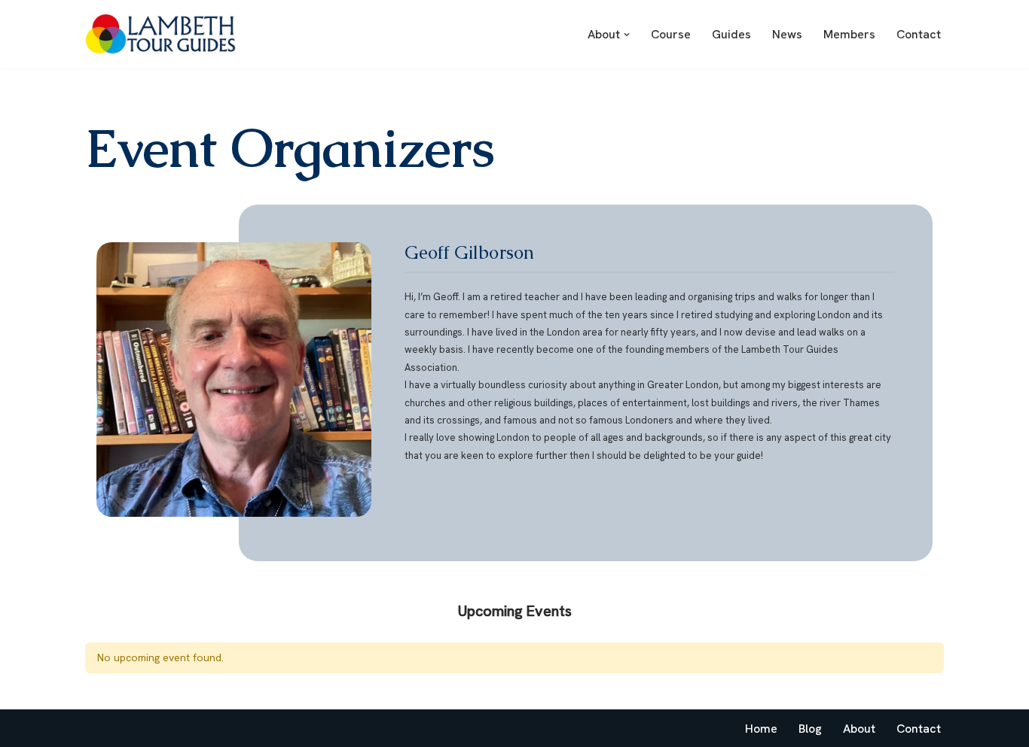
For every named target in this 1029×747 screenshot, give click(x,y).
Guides (731, 34)
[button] (627, 35)
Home (761, 728)
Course (671, 34)
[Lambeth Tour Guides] (160, 34)
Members (849, 34)
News (787, 34)
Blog (810, 728)
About (859, 728)
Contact (918, 34)
